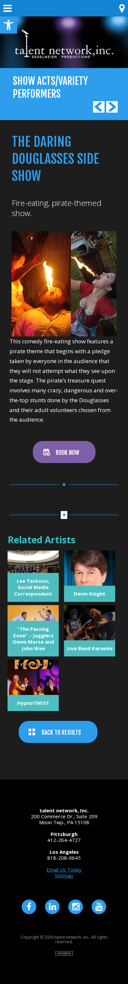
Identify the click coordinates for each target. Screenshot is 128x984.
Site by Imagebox (64, 953)
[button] (8, 25)
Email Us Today (64, 869)
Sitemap (64, 875)
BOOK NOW (67, 452)
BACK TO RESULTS (61, 732)
